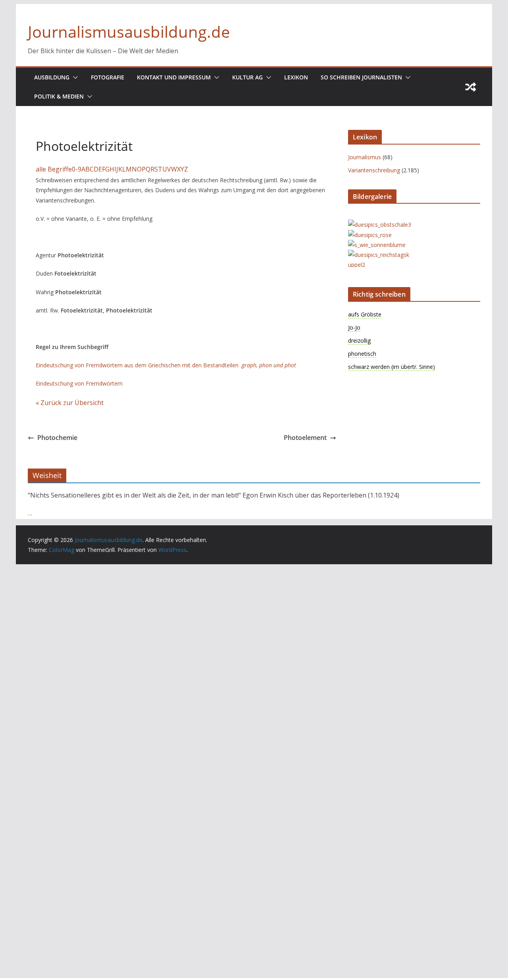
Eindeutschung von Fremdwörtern (79, 383)
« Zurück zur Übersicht (70, 402)
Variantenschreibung (374, 170)
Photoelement (305, 437)
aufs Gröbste (364, 314)
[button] (73, 77)
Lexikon (296, 77)
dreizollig (359, 340)
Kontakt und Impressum (174, 77)
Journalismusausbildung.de (129, 31)
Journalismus (364, 157)
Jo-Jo (354, 327)
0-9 (76, 169)
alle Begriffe (54, 169)
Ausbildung (51, 77)
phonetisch (362, 353)
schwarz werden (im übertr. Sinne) (391, 366)
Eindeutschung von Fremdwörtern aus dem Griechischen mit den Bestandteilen (166, 365)
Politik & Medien (59, 96)
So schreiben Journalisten (361, 77)
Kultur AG (247, 77)
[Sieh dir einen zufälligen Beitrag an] (470, 86)
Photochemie (57, 437)
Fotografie (107, 77)
